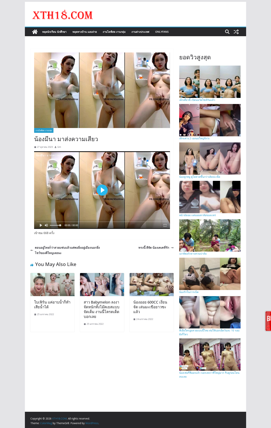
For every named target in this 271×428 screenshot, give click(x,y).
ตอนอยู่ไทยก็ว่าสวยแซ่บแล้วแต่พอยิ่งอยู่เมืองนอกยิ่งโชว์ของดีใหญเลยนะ (67, 250)
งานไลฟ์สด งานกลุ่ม (114, 31)
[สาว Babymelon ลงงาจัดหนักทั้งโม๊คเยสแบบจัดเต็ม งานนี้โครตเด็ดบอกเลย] (102, 276)
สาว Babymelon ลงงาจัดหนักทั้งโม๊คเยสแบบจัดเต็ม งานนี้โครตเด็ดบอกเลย (101, 309)
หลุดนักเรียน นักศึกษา (54, 31)
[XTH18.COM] (34, 31)
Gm (59, 147)
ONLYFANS (162, 31)
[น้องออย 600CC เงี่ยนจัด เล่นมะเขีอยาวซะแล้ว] (152, 276)
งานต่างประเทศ (140, 31)
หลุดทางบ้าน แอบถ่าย (84, 31)
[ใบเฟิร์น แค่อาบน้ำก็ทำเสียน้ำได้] (52, 276)
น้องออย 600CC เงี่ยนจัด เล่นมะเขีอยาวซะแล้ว (150, 307)
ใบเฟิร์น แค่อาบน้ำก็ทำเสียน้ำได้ (52, 304)
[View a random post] (236, 31)
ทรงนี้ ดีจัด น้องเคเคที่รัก (153, 247)
